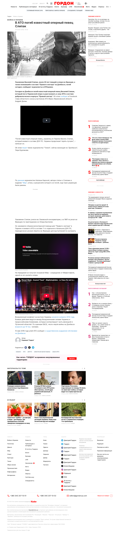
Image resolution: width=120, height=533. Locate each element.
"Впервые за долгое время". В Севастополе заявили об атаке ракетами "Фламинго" (98, 206)
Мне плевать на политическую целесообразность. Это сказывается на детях (99, 43)
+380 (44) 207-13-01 (18, 496)
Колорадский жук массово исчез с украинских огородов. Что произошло (72, 419)
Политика (10, 444)
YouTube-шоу (29, 477)
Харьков (46, 454)
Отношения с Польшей (75, 10)
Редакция (100, 444)
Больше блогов (100, 60)
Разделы (27, 436)
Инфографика (11, 472)
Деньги (9, 447)
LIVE (70, 7)
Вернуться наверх (103, 495)
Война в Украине (18, 16)
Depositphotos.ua (33, 510)
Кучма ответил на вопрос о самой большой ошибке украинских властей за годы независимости (101, 150)
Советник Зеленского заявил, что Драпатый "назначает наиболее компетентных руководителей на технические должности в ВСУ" (102, 129)
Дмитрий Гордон (70, 440)
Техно (9, 461)
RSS (65, 477)
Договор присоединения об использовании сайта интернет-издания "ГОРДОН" (86, 456)
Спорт (9, 454)
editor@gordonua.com (78, 496)
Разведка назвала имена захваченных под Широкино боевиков (17, 388)
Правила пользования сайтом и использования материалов (86, 440)
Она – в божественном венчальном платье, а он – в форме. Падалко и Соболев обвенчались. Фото (101, 295)
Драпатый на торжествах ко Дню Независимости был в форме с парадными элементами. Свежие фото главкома (101, 338)
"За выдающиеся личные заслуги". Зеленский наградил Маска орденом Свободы (100, 198)
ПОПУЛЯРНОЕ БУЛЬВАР (97, 288)
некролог (18, 351)
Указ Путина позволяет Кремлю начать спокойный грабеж (99, 35)
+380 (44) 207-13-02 (48, 496)
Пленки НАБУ (89, 10)
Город (45, 436)
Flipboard (67, 473)
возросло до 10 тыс (23, 327)
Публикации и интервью (28, 7)
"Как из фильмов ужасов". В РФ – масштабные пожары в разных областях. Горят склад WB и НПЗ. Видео (99, 251)
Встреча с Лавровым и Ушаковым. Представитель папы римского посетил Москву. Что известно (100, 232)
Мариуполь (47, 461)
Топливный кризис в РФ (35, 10)
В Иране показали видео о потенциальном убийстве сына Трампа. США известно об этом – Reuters (99, 277)
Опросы (101, 7)
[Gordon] (63, 3)
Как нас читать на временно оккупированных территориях (103, 457)
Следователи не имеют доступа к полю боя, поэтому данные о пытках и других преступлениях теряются (100, 52)
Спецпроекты (29, 480)
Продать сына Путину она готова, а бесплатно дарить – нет (99, 28)
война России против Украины (42, 351)
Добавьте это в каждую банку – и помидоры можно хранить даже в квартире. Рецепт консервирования (102, 306)
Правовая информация (104, 451)
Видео (94, 7)
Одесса (45, 447)
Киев (44, 440)
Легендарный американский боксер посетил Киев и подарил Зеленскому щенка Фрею (102, 172)
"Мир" (24, 183)
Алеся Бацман (69, 466)
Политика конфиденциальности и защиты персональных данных (85, 448)
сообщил (64, 96)
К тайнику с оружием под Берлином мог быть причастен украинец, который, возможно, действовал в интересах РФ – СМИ (100, 215)
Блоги (57, 7)
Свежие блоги (94, 16)
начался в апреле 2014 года (63, 317)
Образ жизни (11, 465)
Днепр (45, 458)
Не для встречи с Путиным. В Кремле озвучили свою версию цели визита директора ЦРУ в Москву (100, 223)
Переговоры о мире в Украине (55, 10)
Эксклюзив (78, 7)
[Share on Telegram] (33, 347)
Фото (88, 7)
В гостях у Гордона (46, 7)
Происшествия (12, 468)
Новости (14, 7)
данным (21, 180)
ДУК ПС (30, 351)
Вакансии (100, 440)
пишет (24, 148)
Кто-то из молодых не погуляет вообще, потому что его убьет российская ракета (99, 21)
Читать (72, 358)
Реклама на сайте (103, 447)
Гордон (9, 16)
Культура (10, 458)
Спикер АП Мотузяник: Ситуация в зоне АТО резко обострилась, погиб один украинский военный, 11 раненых (44, 389)
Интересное (11, 475)
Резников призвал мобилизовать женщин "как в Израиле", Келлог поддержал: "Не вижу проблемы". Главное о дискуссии (99, 260)
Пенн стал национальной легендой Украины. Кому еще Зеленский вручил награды (45, 419)
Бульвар (64, 7)
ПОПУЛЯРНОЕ (93, 121)
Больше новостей (100, 283)
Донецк (45, 451)
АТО (24, 351)
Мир (8, 451)
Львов (45, 444)
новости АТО (55, 351)
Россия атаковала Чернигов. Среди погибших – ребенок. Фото (98, 241)
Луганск (45, 465)
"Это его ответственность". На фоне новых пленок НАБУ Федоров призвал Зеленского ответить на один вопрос (102, 140)
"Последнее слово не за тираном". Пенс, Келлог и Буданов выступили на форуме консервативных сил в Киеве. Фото (102, 162)
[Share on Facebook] (25, 347)
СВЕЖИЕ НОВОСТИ (95, 192)
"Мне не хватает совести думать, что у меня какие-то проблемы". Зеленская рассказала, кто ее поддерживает (101, 326)
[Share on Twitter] (29, 347)
